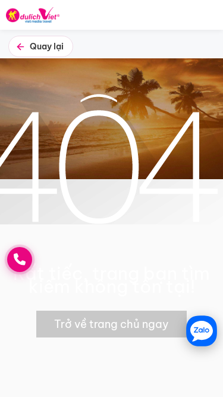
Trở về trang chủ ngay (111, 324)
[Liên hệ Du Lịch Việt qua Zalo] (201, 330)
